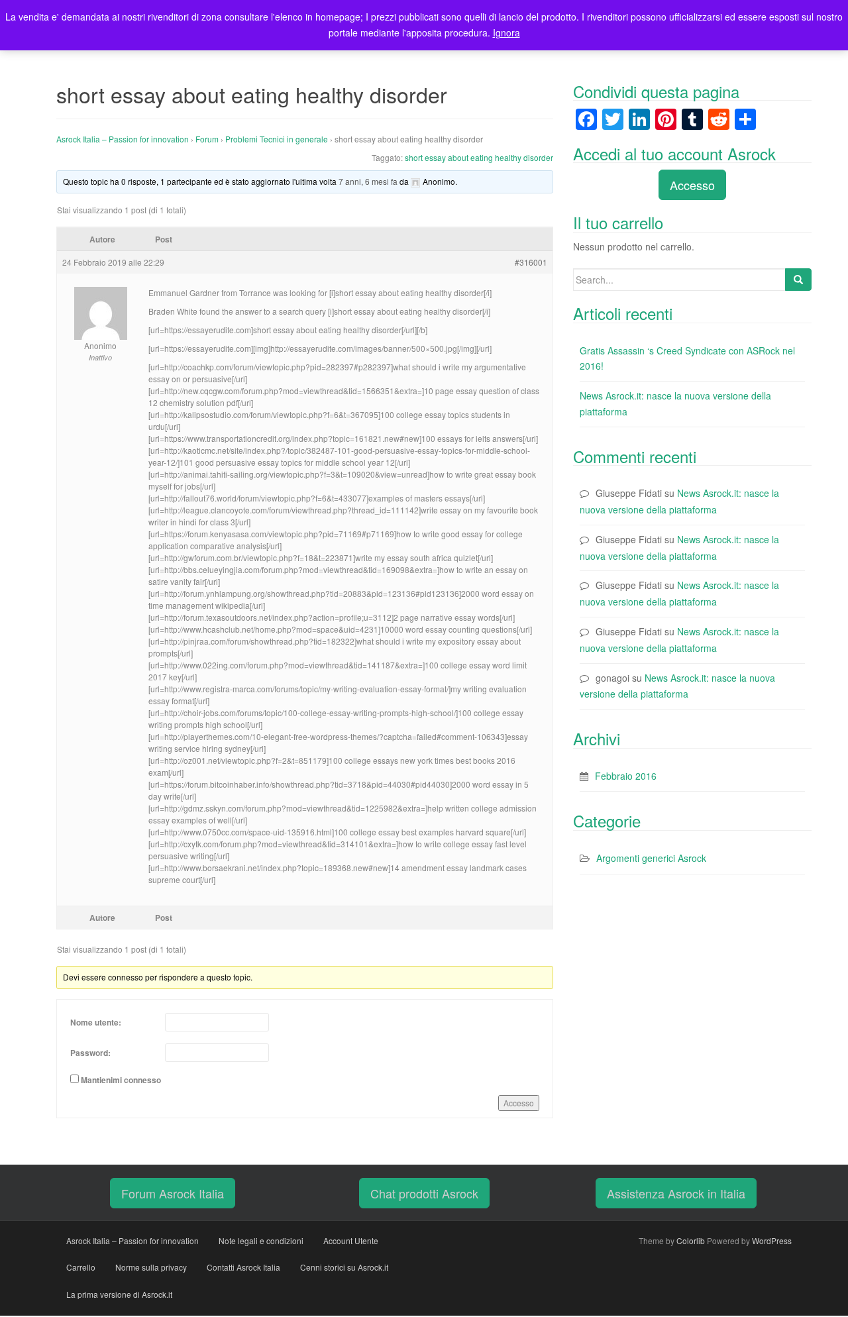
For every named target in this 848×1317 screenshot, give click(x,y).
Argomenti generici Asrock (651, 858)
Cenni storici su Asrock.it (344, 1267)
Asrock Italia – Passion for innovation (122, 138)
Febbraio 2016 (626, 775)
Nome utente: (95, 1022)
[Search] (798, 279)
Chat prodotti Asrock (424, 1193)
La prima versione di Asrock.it (119, 1294)
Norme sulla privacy (151, 1267)
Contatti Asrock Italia (243, 1267)
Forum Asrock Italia (172, 1193)
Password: (90, 1053)
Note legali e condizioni (261, 1240)
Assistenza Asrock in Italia (676, 1193)
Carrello (80, 1267)
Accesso (519, 1102)
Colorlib (690, 1240)
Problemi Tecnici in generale (276, 138)
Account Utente (350, 1240)
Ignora (506, 32)
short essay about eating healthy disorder (479, 157)
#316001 (531, 262)
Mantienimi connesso (121, 1080)
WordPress (772, 1240)
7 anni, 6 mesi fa (368, 181)
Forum (207, 138)
